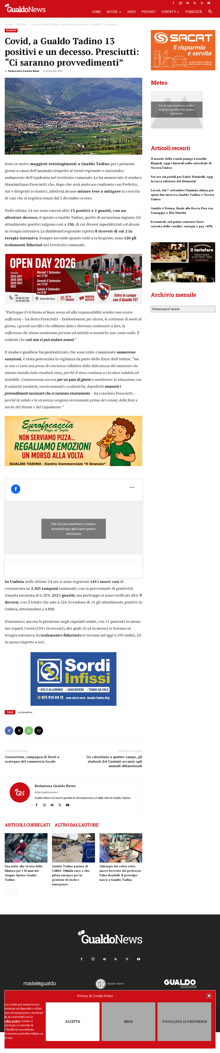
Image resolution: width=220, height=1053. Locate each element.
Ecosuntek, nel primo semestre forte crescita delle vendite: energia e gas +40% (182, 224)
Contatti (169, 12)
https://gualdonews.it (46, 792)
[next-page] (14, 893)
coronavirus (25, 712)
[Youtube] (209, 3)
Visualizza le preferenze (184, 1022)
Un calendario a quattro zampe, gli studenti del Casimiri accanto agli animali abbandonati (114, 761)
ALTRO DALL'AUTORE (77, 825)
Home (96, 12)
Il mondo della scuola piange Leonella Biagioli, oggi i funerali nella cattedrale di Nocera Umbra (181, 163)
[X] (202, 3)
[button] (209, 996)
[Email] (38, 730)
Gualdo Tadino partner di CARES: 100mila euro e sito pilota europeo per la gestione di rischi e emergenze (71, 875)
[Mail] (187, 3)
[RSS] (194, 3)
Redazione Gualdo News (23, 70)
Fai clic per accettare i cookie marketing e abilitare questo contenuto (73, 529)
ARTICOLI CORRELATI (27, 825)
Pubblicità (194, 12)
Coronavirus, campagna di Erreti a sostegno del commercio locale (32, 759)
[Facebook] (173, 3)
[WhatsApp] (28, 730)
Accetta (72, 1022)
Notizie (112, 12)
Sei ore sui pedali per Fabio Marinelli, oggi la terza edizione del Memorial (182, 179)
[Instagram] (180, 3)
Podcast (149, 12)
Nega (128, 1022)
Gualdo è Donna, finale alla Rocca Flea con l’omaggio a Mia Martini (182, 210)
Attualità (21, 24)
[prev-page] (7, 893)
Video (131, 12)
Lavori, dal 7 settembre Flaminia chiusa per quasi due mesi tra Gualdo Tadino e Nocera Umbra (182, 194)
